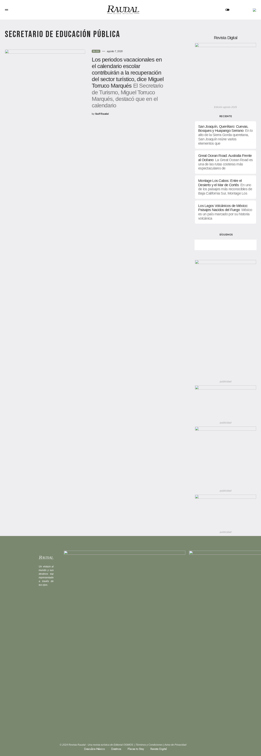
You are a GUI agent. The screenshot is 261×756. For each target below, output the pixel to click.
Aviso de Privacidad (175, 744)
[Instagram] (240, 245)
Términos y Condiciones (149, 744)
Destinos (116, 748)
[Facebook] (211, 245)
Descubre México (94, 748)
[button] (6, 10)
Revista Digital (158, 748)
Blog (96, 51)
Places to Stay (136, 748)
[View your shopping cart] (240, 10)
